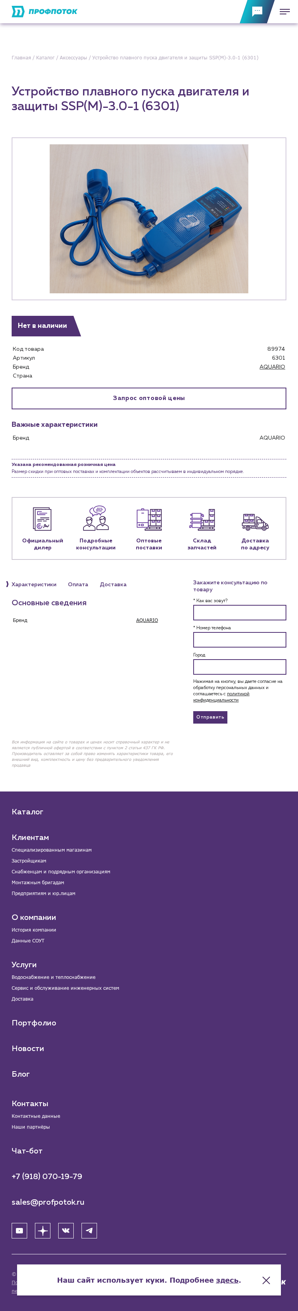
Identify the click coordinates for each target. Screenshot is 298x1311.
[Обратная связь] (257, 11)
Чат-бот (27, 1151)
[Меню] (282, 11)
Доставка (22, 999)
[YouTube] (19, 1230)
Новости (28, 1049)
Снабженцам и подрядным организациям (61, 872)
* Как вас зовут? (210, 601)
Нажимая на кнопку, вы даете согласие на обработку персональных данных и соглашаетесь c (237, 691)
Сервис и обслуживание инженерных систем (65, 988)
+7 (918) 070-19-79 (47, 1177)
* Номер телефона (212, 628)
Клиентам (30, 838)
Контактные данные (36, 1116)
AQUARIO (272, 367)
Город (199, 655)
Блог (21, 1074)
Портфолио (34, 1023)
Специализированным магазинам (52, 850)
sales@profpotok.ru (48, 1202)
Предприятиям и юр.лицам (43, 893)
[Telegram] (89, 1230)
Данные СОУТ (28, 941)
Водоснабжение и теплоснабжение (53, 977)
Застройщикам (29, 861)
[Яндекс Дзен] (42, 1230)
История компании (34, 930)
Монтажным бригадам (38, 882)
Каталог (27, 812)
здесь (227, 1280)
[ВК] (66, 1230)
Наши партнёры (31, 1127)
